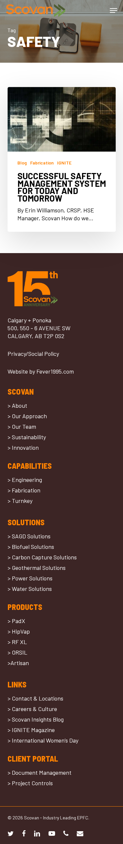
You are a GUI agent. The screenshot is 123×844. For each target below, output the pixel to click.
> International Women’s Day (43, 740)
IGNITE (64, 162)
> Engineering (25, 479)
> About (17, 405)
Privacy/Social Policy (33, 353)
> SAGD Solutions (29, 536)
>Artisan (18, 662)
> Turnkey (20, 500)
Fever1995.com (55, 371)
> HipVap (19, 631)
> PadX (16, 620)
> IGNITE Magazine (31, 729)
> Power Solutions (30, 578)
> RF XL (17, 641)
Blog (22, 162)
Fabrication (42, 162)
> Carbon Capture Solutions (42, 557)
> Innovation (23, 447)
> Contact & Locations (35, 698)
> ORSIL (17, 652)
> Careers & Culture (32, 708)
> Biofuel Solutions (31, 546)
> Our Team (22, 426)
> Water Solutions (30, 588)
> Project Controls (30, 783)
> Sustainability (27, 437)
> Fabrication (24, 490)
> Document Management (40, 772)
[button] (113, 10)
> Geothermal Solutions (37, 567)
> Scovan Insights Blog (36, 719)
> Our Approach (27, 416)
